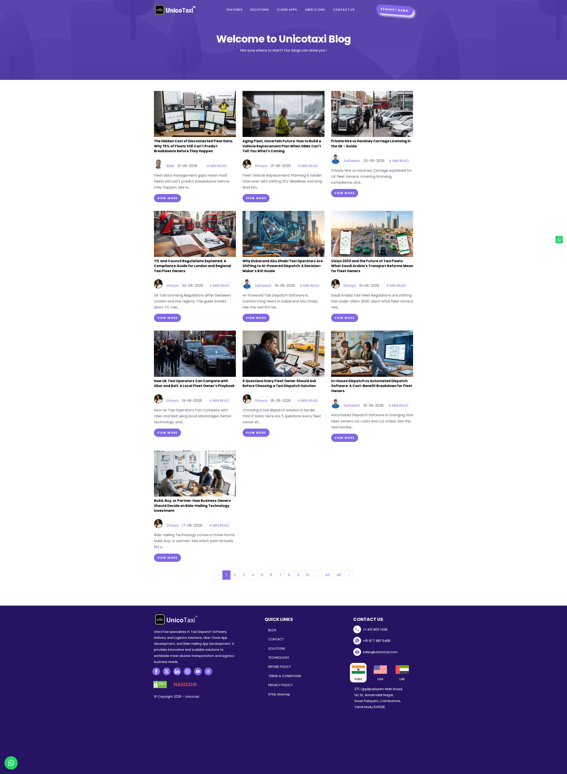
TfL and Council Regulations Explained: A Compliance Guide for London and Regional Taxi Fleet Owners (192, 266)
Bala (170, 165)
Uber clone (315, 10)
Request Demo (395, 10)
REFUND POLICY (279, 666)
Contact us (344, 10)
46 (339, 575)
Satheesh (352, 160)
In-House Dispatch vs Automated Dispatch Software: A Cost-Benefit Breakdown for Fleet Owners (371, 386)
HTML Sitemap (279, 694)
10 (307, 575)
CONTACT (276, 639)
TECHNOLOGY (278, 657)
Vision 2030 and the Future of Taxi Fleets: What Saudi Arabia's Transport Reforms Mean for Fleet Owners (372, 266)
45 (327, 575)
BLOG (272, 630)
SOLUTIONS (276, 648)
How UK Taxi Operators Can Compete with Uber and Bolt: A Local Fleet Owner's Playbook (194, 383)
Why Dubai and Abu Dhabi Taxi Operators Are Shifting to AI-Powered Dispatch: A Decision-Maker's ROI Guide (283, 266)
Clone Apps (287, 10)
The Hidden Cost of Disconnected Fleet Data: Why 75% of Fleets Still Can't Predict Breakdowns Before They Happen (193, 146)
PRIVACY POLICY (280, 685)
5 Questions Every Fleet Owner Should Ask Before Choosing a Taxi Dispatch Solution (279, 383)
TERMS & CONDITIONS (284, 676)
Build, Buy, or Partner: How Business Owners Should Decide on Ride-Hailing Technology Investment (192, 505)
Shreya (261, 165)
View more (167, 198)
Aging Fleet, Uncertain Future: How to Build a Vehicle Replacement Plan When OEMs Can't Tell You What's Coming (282, 146)
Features (234, 10)
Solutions (259, 10)
